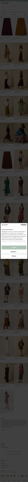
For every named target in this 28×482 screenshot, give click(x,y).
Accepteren (14, 247)
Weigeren (14, 255)
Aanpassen (13, 251)
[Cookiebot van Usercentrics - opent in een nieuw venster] (21, 225)
